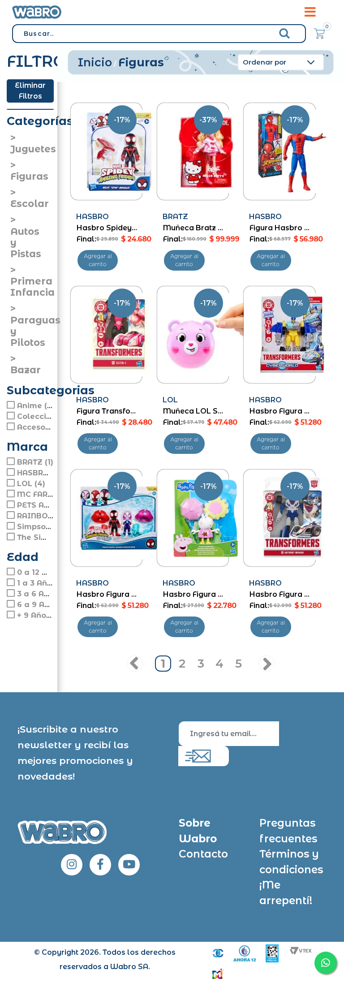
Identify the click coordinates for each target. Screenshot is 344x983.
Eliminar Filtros (30, 90)
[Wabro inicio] (36, 11)
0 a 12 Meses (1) (48, 572)
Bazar (25, 369)
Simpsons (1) (41, 526)
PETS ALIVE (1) (45, 505)
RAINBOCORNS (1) (51, 516)
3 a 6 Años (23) (45, 594)
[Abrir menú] (310, 12)
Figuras (29, 176)
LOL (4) (31, 483)
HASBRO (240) (44, 473)
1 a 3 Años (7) (43, 583)
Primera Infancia (32, 287)
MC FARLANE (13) (50, 494)
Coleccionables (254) (58, 416)
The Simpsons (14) (52, 537)
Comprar (97, 260)
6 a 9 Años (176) (48, 604)
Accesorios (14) (46, 427)
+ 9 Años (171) (43, 615)
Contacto (203, 854)
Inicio (95, 62)
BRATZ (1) (35, 462)
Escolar (29, 203)
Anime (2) (35, 405)
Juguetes (33, 149)
